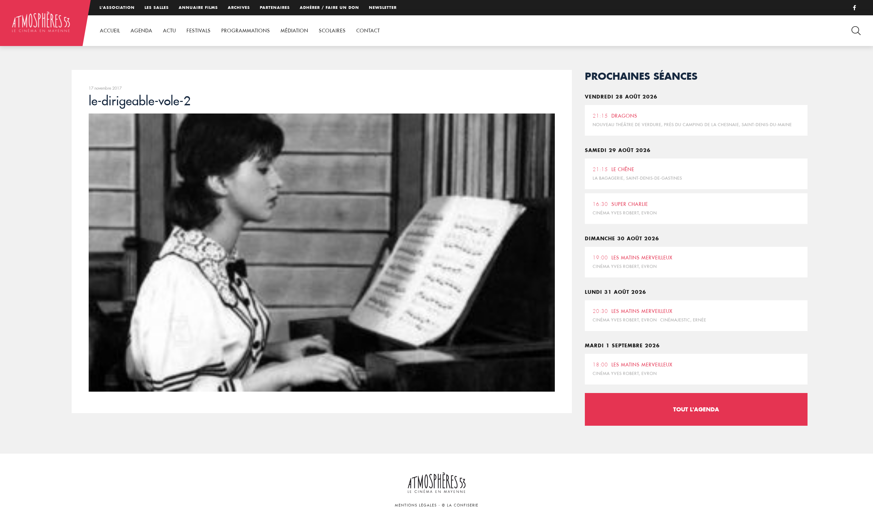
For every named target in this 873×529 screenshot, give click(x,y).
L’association (117, 7)
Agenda (141, 31)
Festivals (199, 31)
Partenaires (275, 7)
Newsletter (383, 7)
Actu (169, 31)
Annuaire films (198, 7)
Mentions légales (416, 505)
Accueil (110, 31)
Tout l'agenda (696, 409)
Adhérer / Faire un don (329, 7)
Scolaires (332, 31)
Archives (239, 7)
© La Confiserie (460, 505)
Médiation (294, 31)
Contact (368, 31)
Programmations (245, 31)
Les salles (157, 7)
